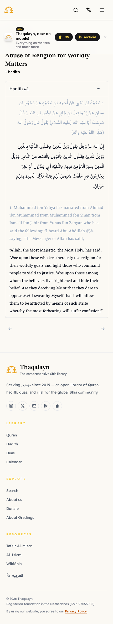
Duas (10, 453)
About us (14, 499)
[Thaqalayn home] (10, 10)
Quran (11, 435)
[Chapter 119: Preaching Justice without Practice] (102, 329)
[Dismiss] (105, 37)
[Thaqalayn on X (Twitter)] (22, 406)
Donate (12, 508)
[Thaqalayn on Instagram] (11, 406)
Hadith (12, 444)
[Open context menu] (98, 88)
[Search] (76, 10)
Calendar (14, 462)
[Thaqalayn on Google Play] (45, 406)
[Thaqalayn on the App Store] (57, 406)
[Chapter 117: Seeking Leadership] (10, 329)
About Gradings (20, 517)
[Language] (89, 10)
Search (12, 490)
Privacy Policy (76, 611)
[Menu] (102, 10)
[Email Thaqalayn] (34, 406)
